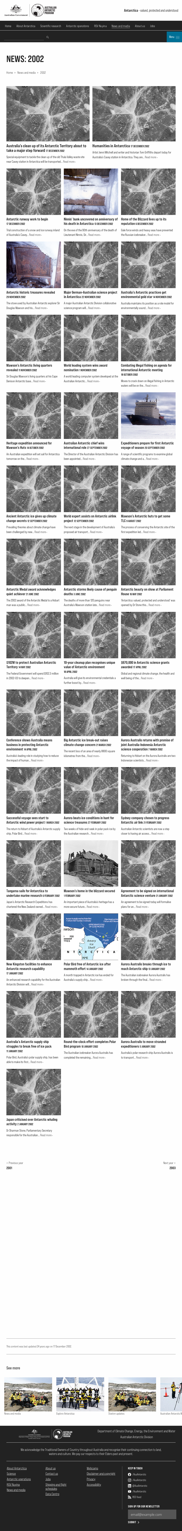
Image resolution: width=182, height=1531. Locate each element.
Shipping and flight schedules (56, 1486)
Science (11, 1473)
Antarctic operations (77, 26)
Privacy (91, 1479)
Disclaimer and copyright (101, 1473)
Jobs (152, 26)
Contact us (52, 1473)
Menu (172, 37)
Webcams (92, 1468)
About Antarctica (25, 26)
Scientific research (50, 26)
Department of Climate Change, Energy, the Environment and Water (136, 1431)
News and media (121, 26)
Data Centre (52, 1494)
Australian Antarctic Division (136, 1437)
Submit (132, 1522)
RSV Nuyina (100, 26)
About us (140, 26)
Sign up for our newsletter (143, 1506)
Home (8, 26)
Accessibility (94, 1484)
